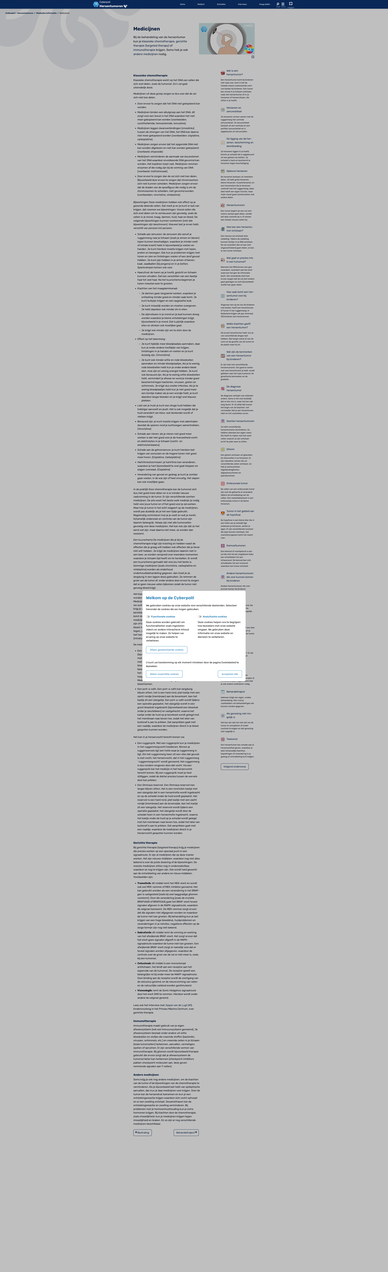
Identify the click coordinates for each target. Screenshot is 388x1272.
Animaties (221, 4)
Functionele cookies (163, 616)
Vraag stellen (264, 4)
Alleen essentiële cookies (164, 674)
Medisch (201, 4)
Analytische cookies (215, 616)
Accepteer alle (230, 674)
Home (182, 4)
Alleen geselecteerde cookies (166, 649)
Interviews (242, 4)
